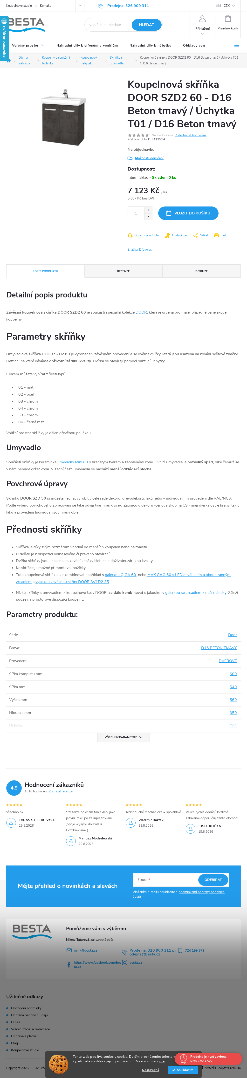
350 (233, 712)
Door (232, 635)
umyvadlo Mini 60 (72, 462)
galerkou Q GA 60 (120, 574)
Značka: (140, 249)
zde (162, 1061)
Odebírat (213, 880)
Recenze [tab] (123, 271)
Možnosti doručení (149, 158)
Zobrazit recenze (61, 791)
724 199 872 (194, 950)
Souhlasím (185, 1070)
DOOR (141, 312)
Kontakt (45, 6)
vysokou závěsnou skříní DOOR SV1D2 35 (72, 581)
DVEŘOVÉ (228, 661)
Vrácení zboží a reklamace (30, 1029)
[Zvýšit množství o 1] (148, 210)
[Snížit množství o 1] (148, 216)
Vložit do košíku (192, 213)
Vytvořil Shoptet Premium (223, 1068)
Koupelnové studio (19, 6)
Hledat (146, 24)
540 (233, 687)
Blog (14, 1043)
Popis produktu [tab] (45, 271)
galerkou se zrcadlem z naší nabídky (195, 592)
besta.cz (136, 962)
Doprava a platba (23, 1036)
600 (233, 674)
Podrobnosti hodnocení (190, 135)
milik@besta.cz (85, 950)
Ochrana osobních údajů (29, 1015)
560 (233, 699)
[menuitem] (28, 45)
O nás (15, 1022)
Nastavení (150, 1069)
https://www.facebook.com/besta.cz (97, 964)
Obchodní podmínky (26, 1008)
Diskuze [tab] (201, 271)
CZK (227, 6)
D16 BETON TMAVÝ (219, 648)
